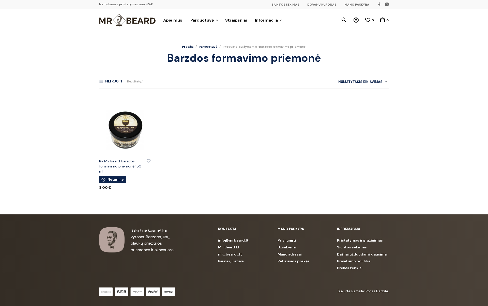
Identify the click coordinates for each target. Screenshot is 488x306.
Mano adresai (290, 254)
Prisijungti (287, 240)
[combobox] (361, 83)
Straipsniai (236, 20)
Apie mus (172, 20)
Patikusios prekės (294, 261)
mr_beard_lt (230, 254)
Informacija (266, 20)
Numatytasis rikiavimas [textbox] (360, 82)
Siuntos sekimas (352, 247)
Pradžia (187, 47)
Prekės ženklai (349, 268)
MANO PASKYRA (356, 5)
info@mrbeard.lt (233, 240)
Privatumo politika (353, 261)
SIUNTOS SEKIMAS (285, 5)
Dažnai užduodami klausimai (362, 254)
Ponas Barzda (376, 291)
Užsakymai (287, 247)
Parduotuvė (202, 20)
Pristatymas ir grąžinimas (360, 240)
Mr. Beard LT (229, 247)
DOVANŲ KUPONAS (321, 5)
